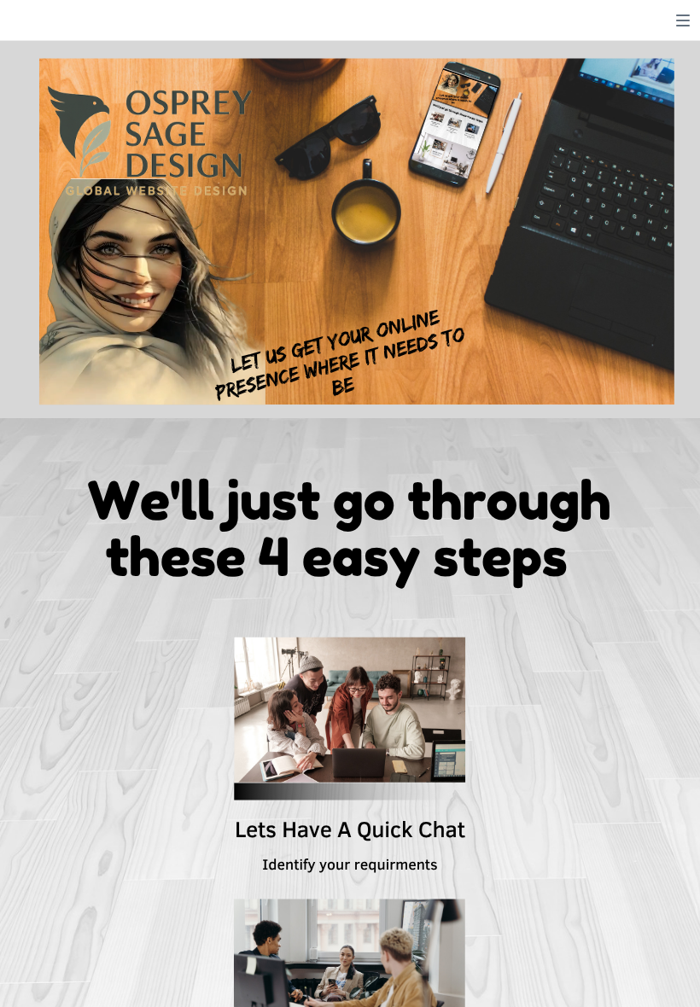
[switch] (683, 20)
